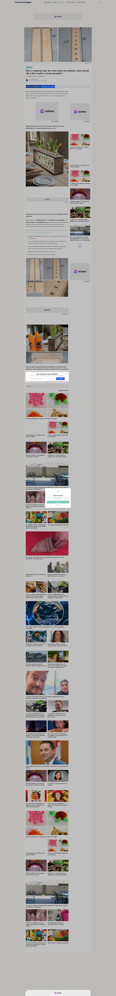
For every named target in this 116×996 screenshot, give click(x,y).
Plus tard (58, 505)
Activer (58, 502)
